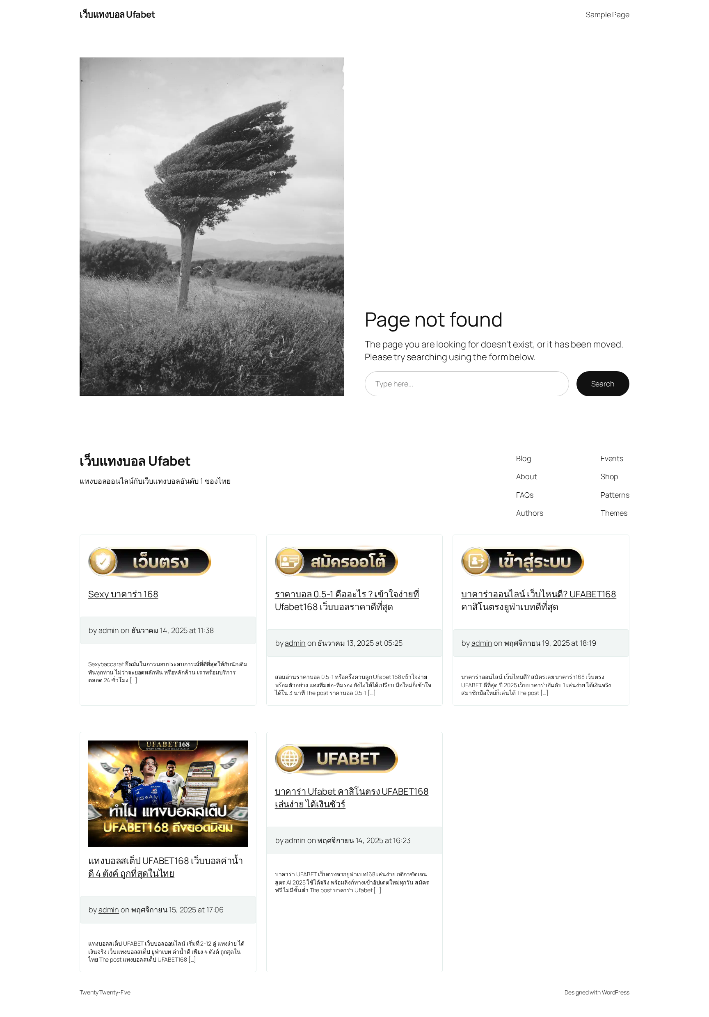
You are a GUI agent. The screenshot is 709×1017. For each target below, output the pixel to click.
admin (108, 630)
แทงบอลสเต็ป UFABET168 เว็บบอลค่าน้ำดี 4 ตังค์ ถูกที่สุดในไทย (165, 867)
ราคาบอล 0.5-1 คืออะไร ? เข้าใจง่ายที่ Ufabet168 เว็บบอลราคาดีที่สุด (347, 600)
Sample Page (607, 14)
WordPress (615, 992)
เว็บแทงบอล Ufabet (117, 14)
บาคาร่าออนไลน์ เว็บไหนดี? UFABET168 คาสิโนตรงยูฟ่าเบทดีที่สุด (538, 600)
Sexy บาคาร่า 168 (123, 594)
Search (603, 384)
